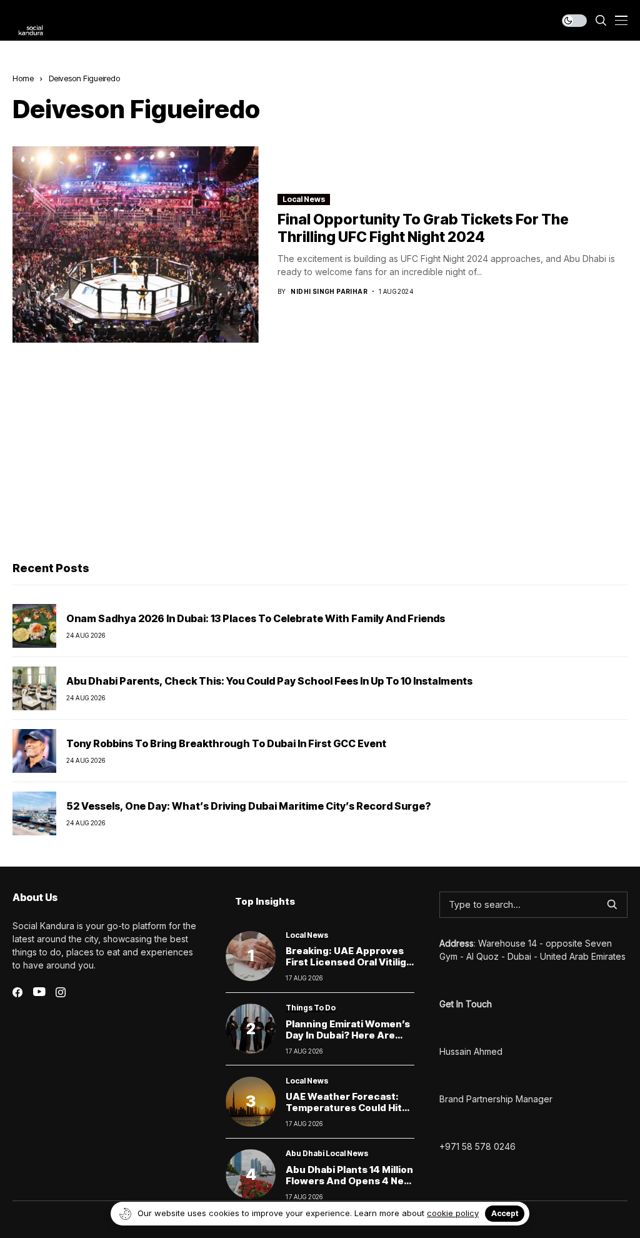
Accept (504, 1213)
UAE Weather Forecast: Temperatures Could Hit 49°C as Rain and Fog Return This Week (344, 1113)
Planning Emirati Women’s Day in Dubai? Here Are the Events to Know (348, 1035)
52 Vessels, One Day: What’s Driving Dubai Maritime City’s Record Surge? (248, 806)
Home (23, 78)
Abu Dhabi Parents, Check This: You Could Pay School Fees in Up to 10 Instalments (269, 681)
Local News (303, 199)
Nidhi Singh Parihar (329, 291)
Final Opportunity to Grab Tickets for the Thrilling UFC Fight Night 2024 (423, 228)
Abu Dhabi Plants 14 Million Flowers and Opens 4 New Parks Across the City (349, 1181)
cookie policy (453, 1213)
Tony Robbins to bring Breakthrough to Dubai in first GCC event (226, 743)
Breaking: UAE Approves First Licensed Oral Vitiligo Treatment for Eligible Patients (349, 967)
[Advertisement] (320, 455)
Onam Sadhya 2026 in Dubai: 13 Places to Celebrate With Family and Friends (255, 618)
